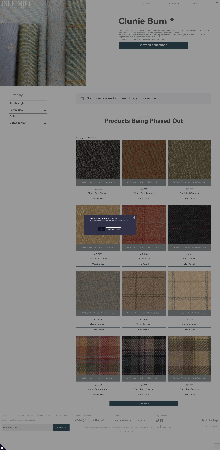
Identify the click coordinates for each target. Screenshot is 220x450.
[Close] (133, 217)
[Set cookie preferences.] (3, 446)
